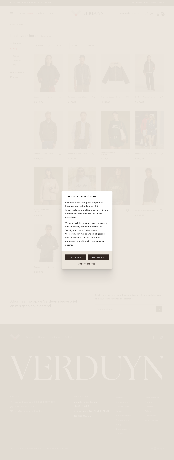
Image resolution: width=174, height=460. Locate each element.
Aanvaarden (98, 257)
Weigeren (76, 257)
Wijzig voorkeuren (87, 264)
